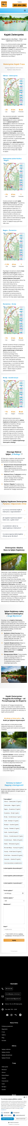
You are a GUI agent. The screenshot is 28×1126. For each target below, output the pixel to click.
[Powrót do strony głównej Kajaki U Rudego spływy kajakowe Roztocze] (4, 4)
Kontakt (4, 1040)
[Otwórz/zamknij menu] (25, 11)
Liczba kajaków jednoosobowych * (13, 875)
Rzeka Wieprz (5, 1075)
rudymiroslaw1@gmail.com (13, 998)
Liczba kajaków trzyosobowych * (13, 883)
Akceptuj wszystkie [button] (7, 1118)
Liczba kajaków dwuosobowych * (13, 868)
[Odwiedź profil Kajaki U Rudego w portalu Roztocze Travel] (15, 1015)
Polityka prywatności (7, 1026)
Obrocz (4, 1072)
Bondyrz (4, 1086)
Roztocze (4, 1069)
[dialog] (14, 1110)
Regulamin (4, 1029)
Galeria (4, 1035)
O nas (3, 1032)
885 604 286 (20, 5)
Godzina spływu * (8, 898)
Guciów (4, 1089)
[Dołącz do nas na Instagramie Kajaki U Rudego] (11, 1014)
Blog (3, 1037)
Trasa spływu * (8, 799)
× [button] (26, 1097)
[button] (14, 92)
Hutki (3, 1084)
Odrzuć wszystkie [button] (20, 1118)
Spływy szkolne (6, 1052)
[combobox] (24, 1097)
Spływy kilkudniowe (7, 1055)
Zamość (4, 1078)
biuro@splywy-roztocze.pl (13, 994)
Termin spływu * (8, 890)
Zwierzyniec (5, 1067)
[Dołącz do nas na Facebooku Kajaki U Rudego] (7, 1014)
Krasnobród (5, 1081)
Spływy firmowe (6, 1058)
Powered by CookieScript (14, 1124)
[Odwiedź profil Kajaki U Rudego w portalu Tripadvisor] (20, 1015)
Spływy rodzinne (6, 1049)
